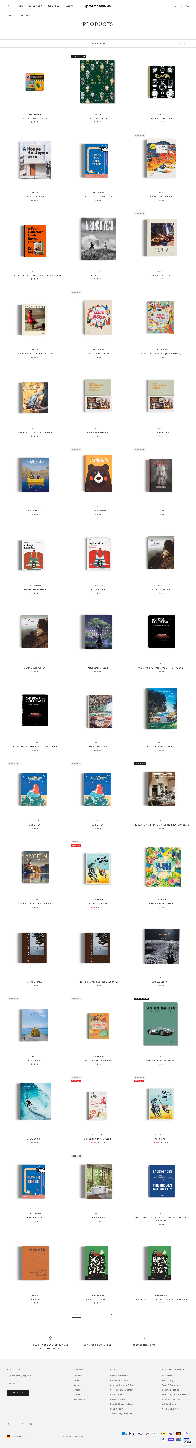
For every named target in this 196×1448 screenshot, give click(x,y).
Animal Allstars (98, 903)
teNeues (98, 114)
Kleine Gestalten (35, 114)
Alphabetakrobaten (35, 589)
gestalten (35, 193)
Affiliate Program (170, 1404)
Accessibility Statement (121, 1414)
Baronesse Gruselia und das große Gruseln (161, 1299)
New (21, 6)
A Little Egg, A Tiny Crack (97, 196)
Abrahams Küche (161, 432)
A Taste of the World (98, 354)
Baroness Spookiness (98, 1299)
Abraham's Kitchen (98, 432)
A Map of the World (161, 196)
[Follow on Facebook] (8, 1423)
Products (25, 16)
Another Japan (35, 982)
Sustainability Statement (121, 1390)
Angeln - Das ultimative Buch (35, 903)
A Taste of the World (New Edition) (161, 354)
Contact (77, 1385)
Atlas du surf (35, 1139)
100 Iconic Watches (161, 118)
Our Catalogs (168, 1380)
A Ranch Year (98, 275)
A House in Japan (34, 196)
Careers (77, 1380)
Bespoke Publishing (171, 1399)
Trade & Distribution (171, 1385)
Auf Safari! (161, 1139)
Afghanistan (35, 511)
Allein (161, 511)
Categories (35, 6)
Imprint (77, 1390)
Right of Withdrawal (119, 1376)
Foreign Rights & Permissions (175, 1394)
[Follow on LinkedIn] (30, 1423)
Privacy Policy (116, 1409)
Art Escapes (35, 1060)
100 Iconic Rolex (98, 118)
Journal (76, 1394)
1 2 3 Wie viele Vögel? (35, 118)
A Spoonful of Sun (161, 275)
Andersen (34, 825)
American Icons (98, 746)
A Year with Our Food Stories (35, 432)
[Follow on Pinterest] (23, 1423)
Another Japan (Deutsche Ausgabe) (98, 982)
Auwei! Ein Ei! (35, 1217)
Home (10, 6)
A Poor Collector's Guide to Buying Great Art (35, 275)
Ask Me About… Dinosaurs (98, 1060)
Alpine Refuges (161, 589)
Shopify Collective (170, 1409)
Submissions (79, 1399)
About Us (77, 1376)
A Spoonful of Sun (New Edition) (35, 354)
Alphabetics (98, 589)
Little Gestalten (98, 193)
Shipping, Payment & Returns (123, 1385)
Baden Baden (98, 1217)
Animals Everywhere (161, 903)
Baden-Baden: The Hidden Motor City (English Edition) (161, 1219)
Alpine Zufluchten (35, 668)
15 (111, 1314)
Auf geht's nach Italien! (98, 1139)
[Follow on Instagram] (15, 1423)
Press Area (167, 1376)
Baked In (35, 1299)
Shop (16, 16)
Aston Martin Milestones (161, 1060)
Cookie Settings (117, 1399)
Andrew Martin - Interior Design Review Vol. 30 (161, 825)
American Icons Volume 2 (161, 746)
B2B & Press (54, 6)
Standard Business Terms (122, 1404)
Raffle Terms (116, 1394)
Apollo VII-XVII (161, 982)
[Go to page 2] (119, 1314)
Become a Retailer (170, 1390)
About (69, 6)
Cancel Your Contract (120, 1380)
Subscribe (17, 1393)
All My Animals (98, 511)
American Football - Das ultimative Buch (161, 668)
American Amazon (98, 668)
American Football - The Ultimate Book (35, 746)
